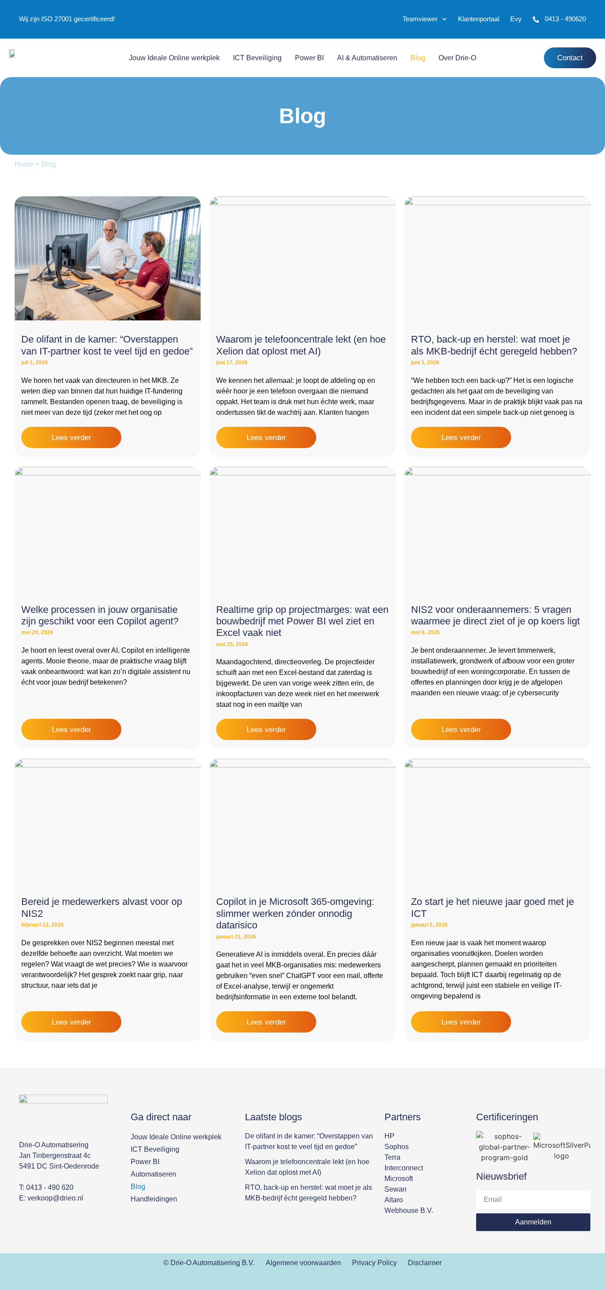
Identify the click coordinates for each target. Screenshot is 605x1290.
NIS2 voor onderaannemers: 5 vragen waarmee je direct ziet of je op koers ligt (495, 615)
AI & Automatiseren (367, 58)
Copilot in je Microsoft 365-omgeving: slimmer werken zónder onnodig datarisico (295, 913)
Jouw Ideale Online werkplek (174, 58)
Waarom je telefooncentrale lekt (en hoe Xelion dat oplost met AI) (301, 345)
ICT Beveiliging (257, 58)
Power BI (309, 58)
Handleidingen (154, 1199)
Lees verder (71, 437)
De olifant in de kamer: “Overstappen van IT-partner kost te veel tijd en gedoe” (107, 345)
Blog (418, 58)
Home (24, 164)
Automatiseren (153, 1174)
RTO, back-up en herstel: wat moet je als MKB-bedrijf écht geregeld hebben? (494, 345)
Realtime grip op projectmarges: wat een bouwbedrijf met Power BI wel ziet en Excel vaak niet (302, 621)
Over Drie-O (457, 58)
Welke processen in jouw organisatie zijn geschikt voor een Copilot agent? (99, 615)
